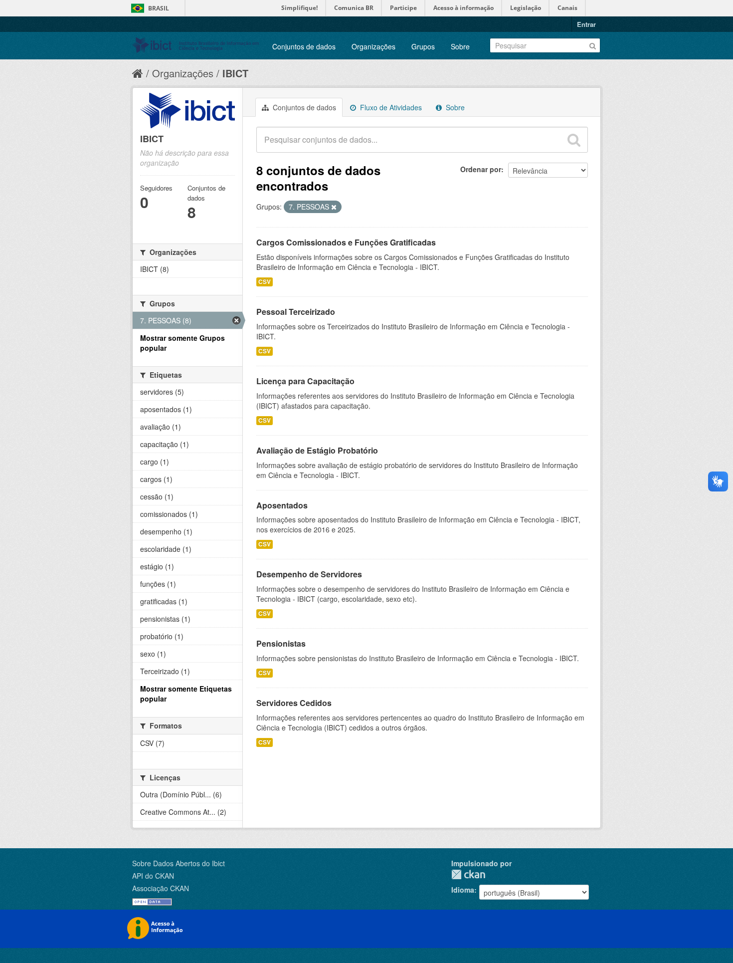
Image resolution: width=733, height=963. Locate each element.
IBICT (235, 73)
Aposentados (282, 505)
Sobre (460, 46)
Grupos (423, 46)
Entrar (586, 24)
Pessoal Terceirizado (295, 311)
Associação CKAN (160, 888)
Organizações (373, 46)
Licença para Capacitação (305, 381)
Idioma (462, 890)
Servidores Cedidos (294, 703)
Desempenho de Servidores (309, 574)
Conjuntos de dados (304, 46)
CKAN (468, 874)
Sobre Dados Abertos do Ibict (178, 863)
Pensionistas (281, 643)
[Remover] (334, 207)
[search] (573, 139)
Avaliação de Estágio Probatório (317, 450)
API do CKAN (153, 876)
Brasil (158, 8)
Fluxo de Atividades (390, 107)
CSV (264, 281)
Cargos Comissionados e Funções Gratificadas (346, 242)
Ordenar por (480, 169)
